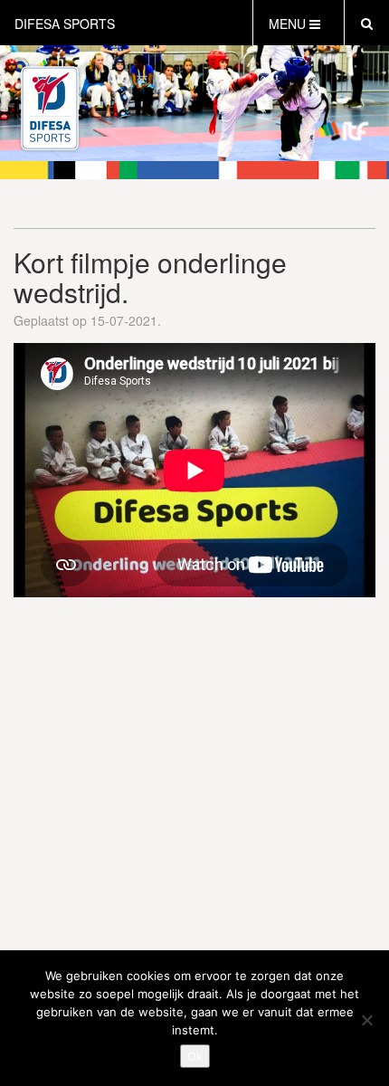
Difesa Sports (64, 23)
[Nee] (366, 1020)
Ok (195, 1056)
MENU (289, 23)
